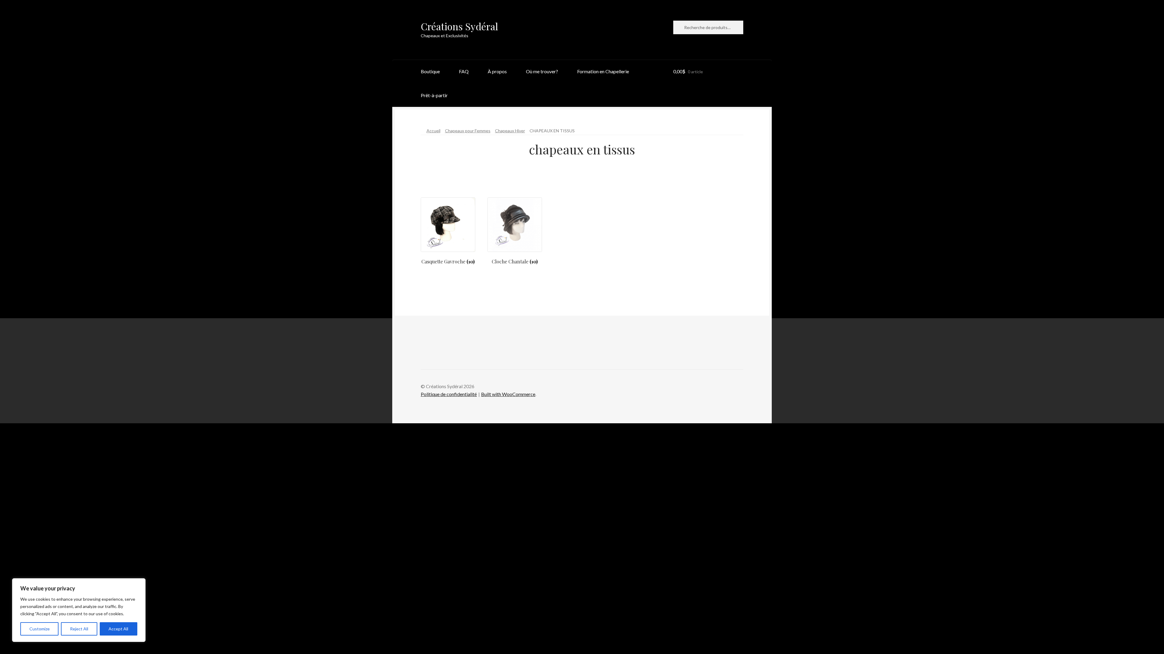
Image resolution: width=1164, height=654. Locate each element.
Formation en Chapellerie (603, 71)
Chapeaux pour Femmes (467, 130)
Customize (39, 628)
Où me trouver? (542, 71)
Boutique (430, 71)
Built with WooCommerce (508, 394)
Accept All (118, 628)
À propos (497, 71)
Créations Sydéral (459, 26)
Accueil (433, 130)
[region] (79, 610)
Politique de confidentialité (449, 394)
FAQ (464, 71)
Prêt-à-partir (434, 95)
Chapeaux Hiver (510, 130)
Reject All (79, 628)
